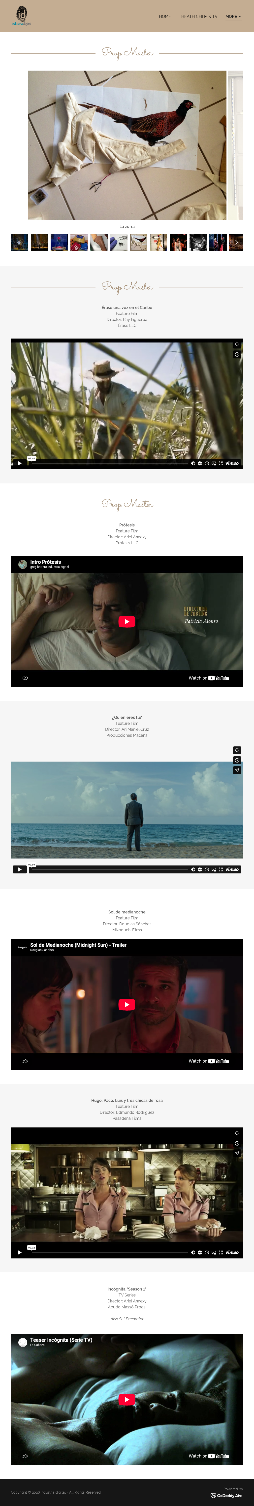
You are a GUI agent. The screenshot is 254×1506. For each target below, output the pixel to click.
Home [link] (165, 16)
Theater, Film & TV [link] (198, 16)
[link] (21, 15)
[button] (233, 17)
